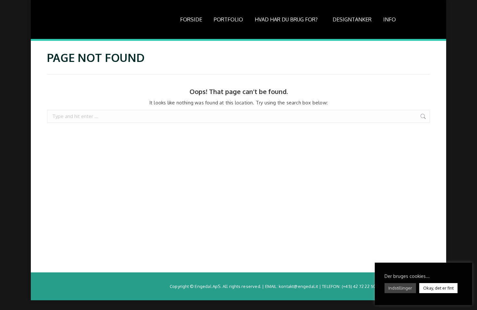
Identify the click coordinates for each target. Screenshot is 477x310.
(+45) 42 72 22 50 (359, 286)
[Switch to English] (420, 19)
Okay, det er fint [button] (438, 288)
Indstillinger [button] (400, 288)
